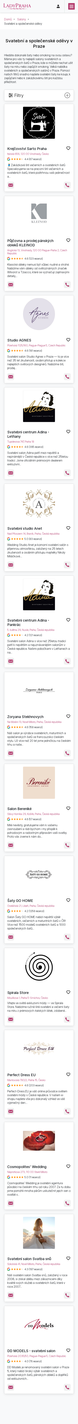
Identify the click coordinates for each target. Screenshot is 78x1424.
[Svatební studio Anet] (39, 502)
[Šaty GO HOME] (39, 875)
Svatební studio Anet (24, 528)
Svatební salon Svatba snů (29, 1259)
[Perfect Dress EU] (39, 1049)
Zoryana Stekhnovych (25, 717)
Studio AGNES (19, 340)
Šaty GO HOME (20, 900)
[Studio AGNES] (39, 314)
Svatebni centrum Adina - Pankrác (28, 622)
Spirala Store (18, 992)
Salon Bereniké (19, 809)
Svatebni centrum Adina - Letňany (28, 434)
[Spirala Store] (39, 967)
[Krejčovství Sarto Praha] (39, 123)
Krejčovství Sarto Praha (27, 149)
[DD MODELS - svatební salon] (39, 1325)
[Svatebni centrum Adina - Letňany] (39, 406)
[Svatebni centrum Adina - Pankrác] (39, 594)
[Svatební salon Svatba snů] (39, 1233)
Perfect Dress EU (21, 1075)
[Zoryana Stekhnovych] (39, 691)
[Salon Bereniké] (39, 783)
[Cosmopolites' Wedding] (39, 1141)
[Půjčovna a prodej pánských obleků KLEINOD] (39, 215)
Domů (8, 19)
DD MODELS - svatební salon (31, 1351)
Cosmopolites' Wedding (26, 1167)
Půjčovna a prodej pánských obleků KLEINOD (30, 243)
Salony (21, 19)
